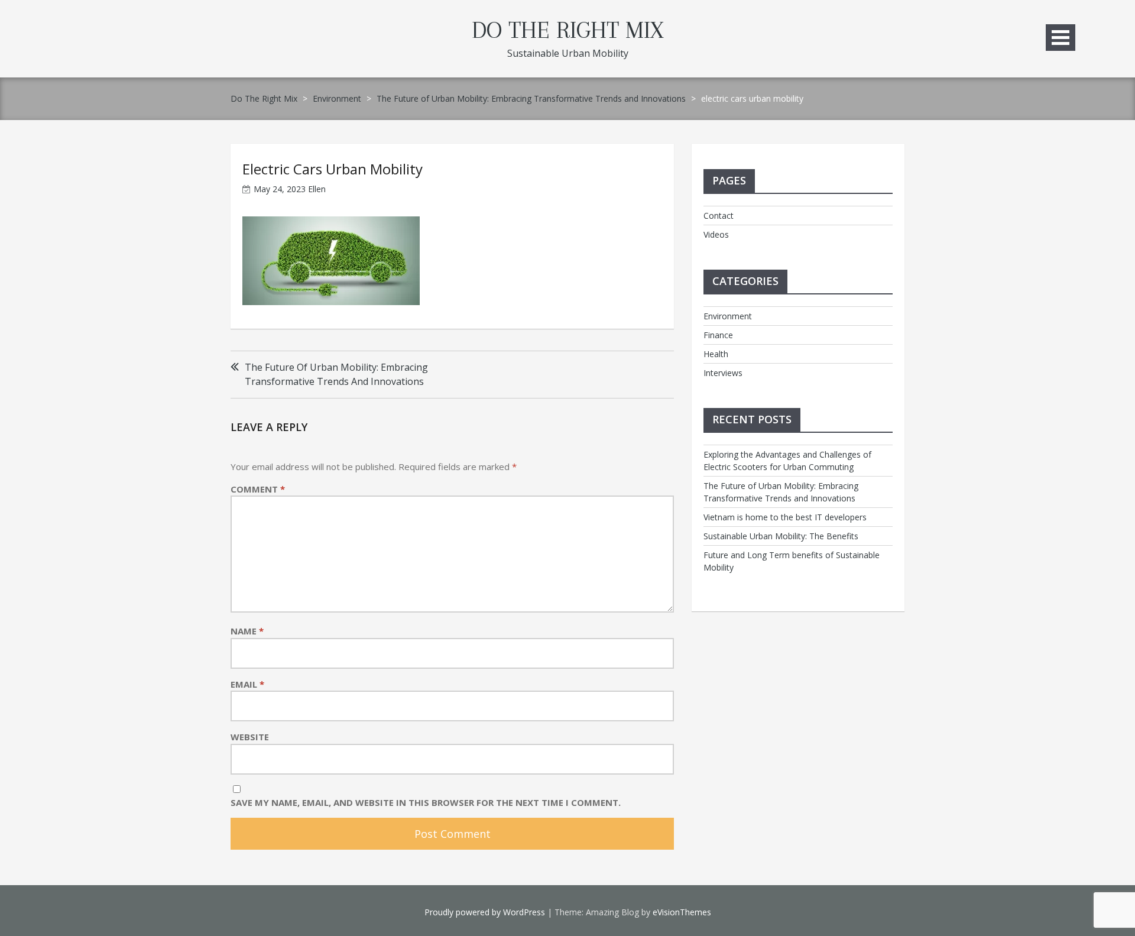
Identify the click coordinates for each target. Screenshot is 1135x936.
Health (715, 353)
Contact (718, 215)
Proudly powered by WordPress (484, 912)
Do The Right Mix (567, 30)
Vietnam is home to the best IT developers (785, 517)
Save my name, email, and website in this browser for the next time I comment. (426, 802)
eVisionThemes (682, 912)
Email (247, 684)
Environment (337, 98)
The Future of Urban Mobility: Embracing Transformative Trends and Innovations (531, 98)
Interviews (722, 372)
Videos (716, 234)
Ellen (317, 189)
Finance (718, 335)
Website (250, 737)
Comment (258, 489)
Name (247, 631)
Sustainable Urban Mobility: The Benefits (780, 536)
